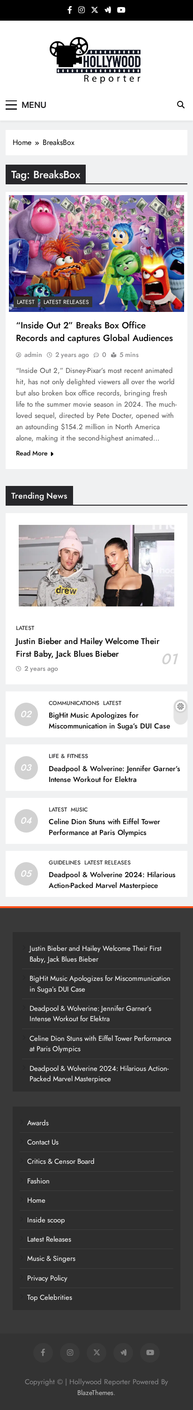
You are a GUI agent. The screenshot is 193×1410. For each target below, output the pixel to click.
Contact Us (43, 1142)
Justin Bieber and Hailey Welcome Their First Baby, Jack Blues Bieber (88, 647)
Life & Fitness (68, 756)
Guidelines (65, 862)
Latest (26, 302)
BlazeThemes (95, 1392)
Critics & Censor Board (61, 1161)
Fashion (38, 1181)
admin (33, 354)
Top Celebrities (49, 1297)
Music (79, 809)
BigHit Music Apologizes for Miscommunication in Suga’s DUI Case (109, 720)
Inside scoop (46, 1220)
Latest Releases (66, 302)
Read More (32, 453)
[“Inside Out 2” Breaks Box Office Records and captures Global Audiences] (96, 253)
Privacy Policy (47, 1278)
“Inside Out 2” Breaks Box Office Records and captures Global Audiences (94, 331)
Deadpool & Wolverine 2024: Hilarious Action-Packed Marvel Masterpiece (112, 880)
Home (36, 1200)
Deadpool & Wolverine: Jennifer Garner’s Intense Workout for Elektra (114, 774)
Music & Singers (51, 1258)
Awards (38, 1123)
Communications (74, 703)
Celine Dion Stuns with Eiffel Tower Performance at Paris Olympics (104, 827)
